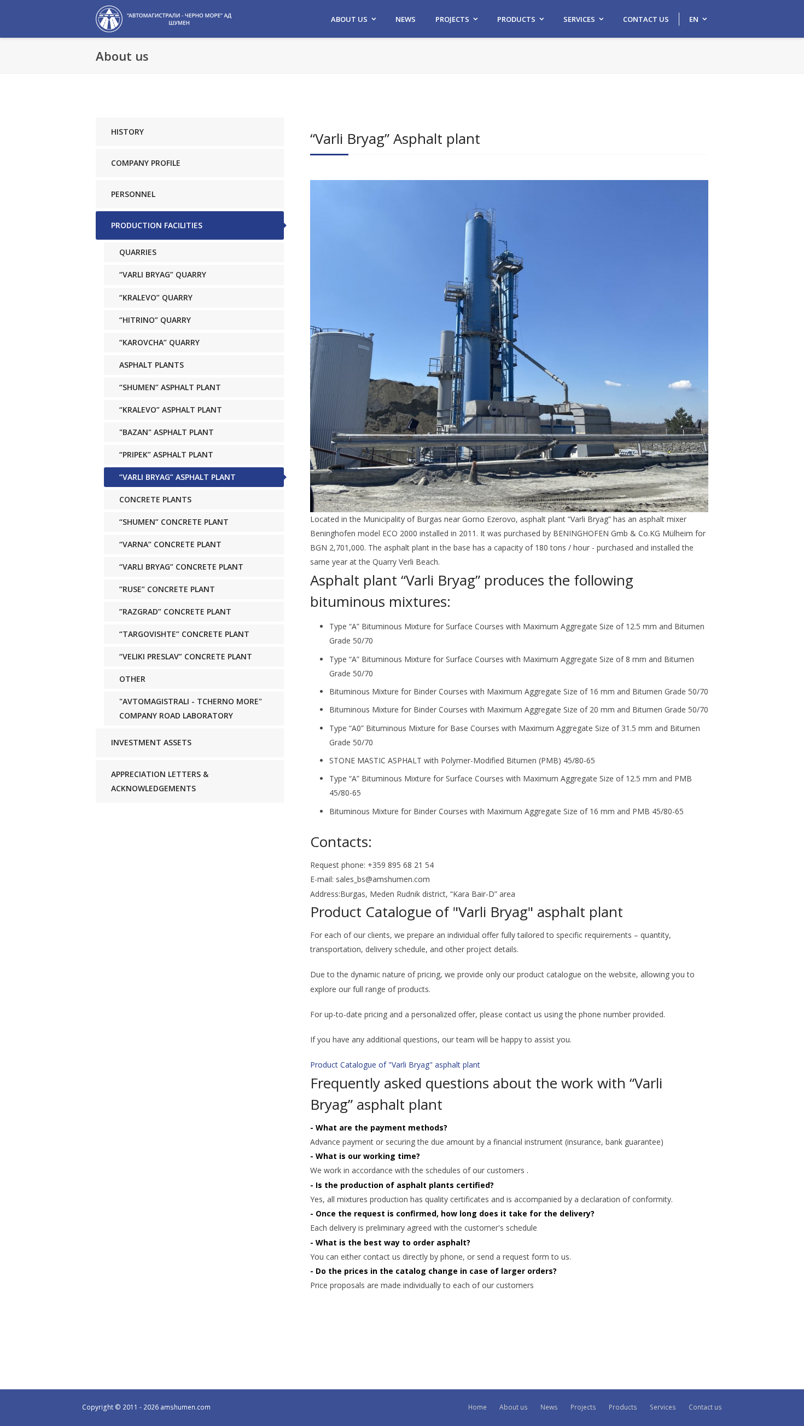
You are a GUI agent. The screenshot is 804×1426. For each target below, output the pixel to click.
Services (579, 19)
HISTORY (127, 131)
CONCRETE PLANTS (155, 499)
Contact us (646, 19)
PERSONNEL (133, 194)
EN (693, 19)
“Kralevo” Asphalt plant (170, 409)
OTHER (132, 679)
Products (516, 19)
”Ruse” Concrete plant (167, 589)
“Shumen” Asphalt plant (170, 387)
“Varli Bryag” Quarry (162, 274)
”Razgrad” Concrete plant (175, 611)
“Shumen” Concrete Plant (174, 522)
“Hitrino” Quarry (155, 320)
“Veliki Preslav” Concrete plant (185, 656)
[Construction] (163, 18)
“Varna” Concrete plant (170, 544)
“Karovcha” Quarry (159, 342)
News (405, 19)
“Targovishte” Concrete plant (184, 634)
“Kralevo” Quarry (156, 297)
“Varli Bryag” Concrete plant (181, 566)
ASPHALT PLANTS (151, 365)
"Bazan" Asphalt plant (166, 432)
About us (349, 19)
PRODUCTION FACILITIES (156, 225)
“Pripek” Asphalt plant (166, 454)
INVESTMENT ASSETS (151, 742)
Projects (452, 19)
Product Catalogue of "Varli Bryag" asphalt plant (395, 1064)
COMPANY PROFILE (145, 163)
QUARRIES (137, 252)
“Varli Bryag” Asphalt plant (177, 477)
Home (477, 1407)
